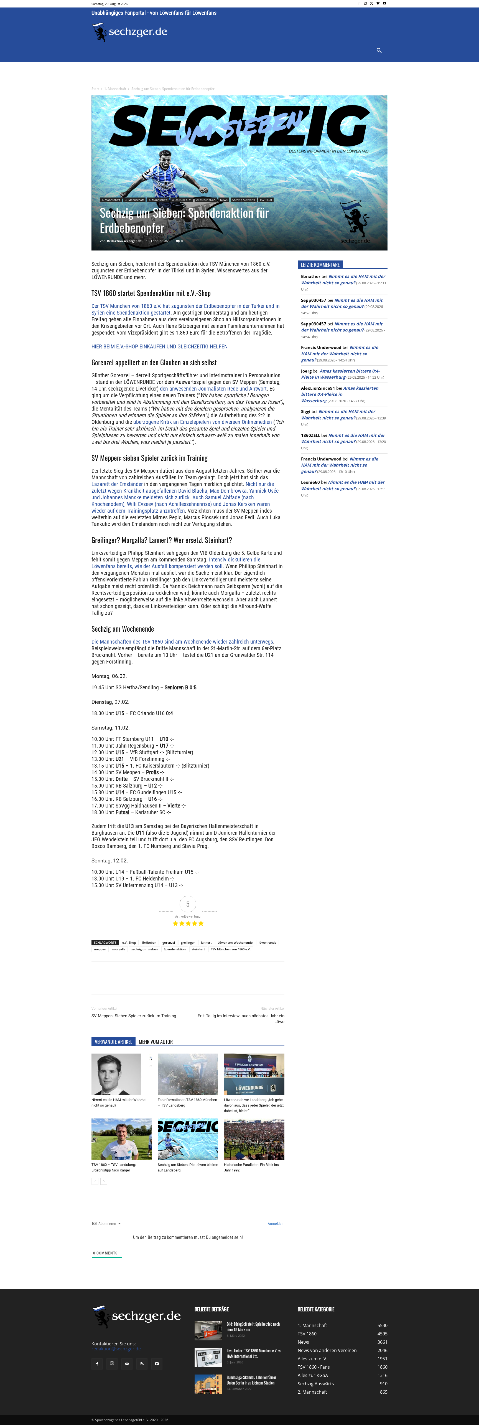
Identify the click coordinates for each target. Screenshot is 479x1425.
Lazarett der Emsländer (117, 484)
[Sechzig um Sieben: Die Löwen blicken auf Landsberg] (188, 1139)
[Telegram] (181, 982)
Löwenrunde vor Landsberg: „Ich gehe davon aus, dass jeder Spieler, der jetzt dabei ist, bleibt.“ (254, 1105)
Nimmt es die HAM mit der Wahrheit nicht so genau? (339, 354)
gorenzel (168, 942)
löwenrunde (267, 942)
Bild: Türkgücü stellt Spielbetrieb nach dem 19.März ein (253, 1326)
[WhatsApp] (156, 982)
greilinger (188, 942)
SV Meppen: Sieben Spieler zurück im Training (133, 1015)
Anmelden (275, 1223)
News (224, 200)
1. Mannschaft (115, 88)
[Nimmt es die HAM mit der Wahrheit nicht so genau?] (121, 1074)
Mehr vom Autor (156, 1041)
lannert (206, 942)
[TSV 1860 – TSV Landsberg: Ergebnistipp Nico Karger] (121, 1139)
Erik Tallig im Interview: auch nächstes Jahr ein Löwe (241, 1018)
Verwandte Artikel (113, 1041)
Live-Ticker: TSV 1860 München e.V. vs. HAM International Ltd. (254, 1353)
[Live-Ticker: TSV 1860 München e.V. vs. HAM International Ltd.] (208, 1357)
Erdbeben (149, 942)
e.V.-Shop (129, 942)
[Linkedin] (169, 982)
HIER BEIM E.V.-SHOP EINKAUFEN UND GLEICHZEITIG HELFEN (159, 346)
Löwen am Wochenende (235, 942)
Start (95, 88)
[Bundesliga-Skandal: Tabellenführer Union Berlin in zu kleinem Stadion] (208, 1384)
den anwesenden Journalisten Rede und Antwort (213, 388)
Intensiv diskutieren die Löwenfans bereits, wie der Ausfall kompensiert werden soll (175, 563)
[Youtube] (384, 4)
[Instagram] (365, 4)
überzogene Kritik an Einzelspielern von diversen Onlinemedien (202, 422)
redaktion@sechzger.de (116, 1349)
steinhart (198, 949)
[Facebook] (359, 4)
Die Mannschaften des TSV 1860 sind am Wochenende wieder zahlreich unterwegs (182, 641)
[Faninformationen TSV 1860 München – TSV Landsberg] (188, 1074)
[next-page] (103, 1181)
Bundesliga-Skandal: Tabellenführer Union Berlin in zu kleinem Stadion (251, 1380)
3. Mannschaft (134, 200)
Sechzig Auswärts (243, 200)
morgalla (118, 949)
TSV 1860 (266, 200)
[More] (195, 982)
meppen (100, 949)
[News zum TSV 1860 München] (129, 32)
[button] (379, 50)
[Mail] (127, 1364)
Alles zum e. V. (182, 200)
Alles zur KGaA (205, 200)
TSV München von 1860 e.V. (231, 949)
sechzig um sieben (144, 949)
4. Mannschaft (158, 200)
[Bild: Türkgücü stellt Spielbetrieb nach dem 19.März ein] (208, 1330)
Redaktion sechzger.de (124, 241)
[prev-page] (94, 1181)
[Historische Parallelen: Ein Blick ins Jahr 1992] (254, 1139)
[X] (372, 4)
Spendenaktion (175, 949)
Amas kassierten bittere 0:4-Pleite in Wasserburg (339, 394)
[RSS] (141, 1364)
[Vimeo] (378, 4)
